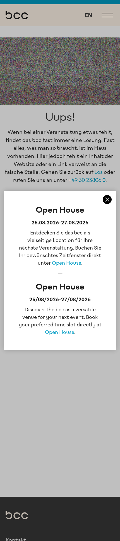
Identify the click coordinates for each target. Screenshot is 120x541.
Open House (66, 263)
